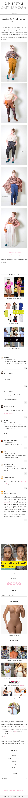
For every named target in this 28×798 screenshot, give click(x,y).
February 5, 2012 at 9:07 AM (9, 466)
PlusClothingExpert (9, 477)
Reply (26, 368)
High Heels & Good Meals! (10, 440)
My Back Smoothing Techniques (14, 660)
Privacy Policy (20, 790)
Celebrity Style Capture (14, 758)
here (4, 736)
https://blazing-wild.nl (8, 502)
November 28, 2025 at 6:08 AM (10, 493)
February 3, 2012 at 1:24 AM (9, 453)
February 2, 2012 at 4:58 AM (9, 373)
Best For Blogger (21, 796)
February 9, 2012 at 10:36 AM (9, 479)
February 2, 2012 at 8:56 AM (9, 391)
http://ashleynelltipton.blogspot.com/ (14, 254)
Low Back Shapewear (14, 635)
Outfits (14, 764)
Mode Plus (6, 357)
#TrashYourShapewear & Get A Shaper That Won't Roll (14, 697)
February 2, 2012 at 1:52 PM (9, 408)
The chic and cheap (9, 406)
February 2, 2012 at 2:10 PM (9, 422)
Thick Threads (7, 420)
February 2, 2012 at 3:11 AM (9, 359)
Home (5, 790)
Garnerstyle (14, 3)
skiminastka (7, 372)
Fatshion (9, 269)
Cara (5, 451)
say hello (9, 729)
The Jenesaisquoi (8, 464)
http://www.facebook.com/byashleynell (14, 252)
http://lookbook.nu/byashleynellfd (14, 255)
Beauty (14, 755)
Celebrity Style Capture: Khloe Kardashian (14, 678)
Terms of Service (12, 790)
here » (14, 745)
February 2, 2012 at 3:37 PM (9, 442)
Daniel (5, 491)
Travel (14, 767)
